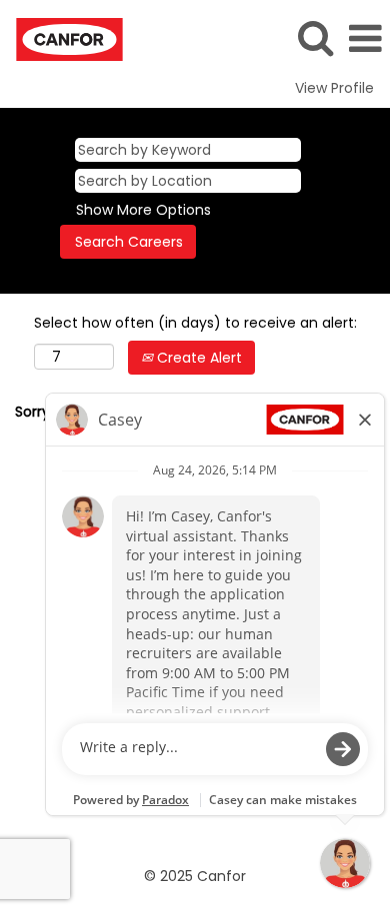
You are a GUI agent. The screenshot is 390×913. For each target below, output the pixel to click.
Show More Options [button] (143, 210)
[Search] (315, 37)
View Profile (334, 88)
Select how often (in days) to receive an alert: (195, 323)
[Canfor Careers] (62, 38)
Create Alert (197, 358)
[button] (365, 38)
